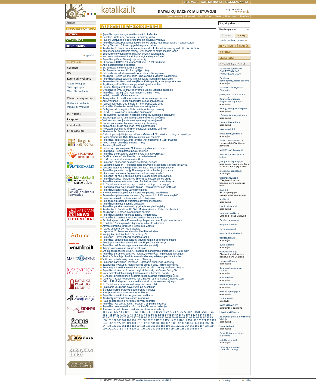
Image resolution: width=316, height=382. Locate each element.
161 (172, 325)
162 (177, 325)
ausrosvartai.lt (227, 244)
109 (148, 320)
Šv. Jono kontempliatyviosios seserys (234, 79)
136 (163, 323)
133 (148, 323)
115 (176, 320)
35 (212, 312)
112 (162, 320)
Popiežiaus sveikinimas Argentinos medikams (127, 295)
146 (211, 323)
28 (188, 312)
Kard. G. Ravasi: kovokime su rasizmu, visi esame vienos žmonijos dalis (143, 278)
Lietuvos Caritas (228, 261)
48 (146, 314)
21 (164, 312)
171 (109, 328)
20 (161, 312)
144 (202, 323)
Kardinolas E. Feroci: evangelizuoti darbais (126, 212)
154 (138, 325)
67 (211, 314)
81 (149, 317)
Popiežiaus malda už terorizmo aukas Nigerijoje (128, 198)
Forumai (190, 16)
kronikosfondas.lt (229, 206)
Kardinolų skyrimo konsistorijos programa (125, 298)
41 (121, 314)
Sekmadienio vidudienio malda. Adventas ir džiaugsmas (133, 53)
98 (208, 317)
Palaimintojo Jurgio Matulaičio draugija (230, 348)
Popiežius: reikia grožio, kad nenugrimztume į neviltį (131, 92)
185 (177, 328)
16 (147, 312)
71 (114, 317)
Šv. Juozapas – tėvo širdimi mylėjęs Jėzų (125, 70)
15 (143, 312)
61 (191, 314)
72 (118, 317)
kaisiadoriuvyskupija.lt (231, 133)
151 (124, 325)
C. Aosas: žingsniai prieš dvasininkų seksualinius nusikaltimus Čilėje (140, 275)
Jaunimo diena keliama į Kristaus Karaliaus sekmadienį (133, 309)
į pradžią (90, 55)
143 (197, 323)
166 (197, 325)
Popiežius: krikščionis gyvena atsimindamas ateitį (130, 245)
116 (181, 320)
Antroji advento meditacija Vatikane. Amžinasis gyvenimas (134, 98)
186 (182, 328)
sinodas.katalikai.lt (229, 213)
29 (192, 312)
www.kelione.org (228, 251)
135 (158, 323)
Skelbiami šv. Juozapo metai (118, 131)
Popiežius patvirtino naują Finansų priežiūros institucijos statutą (137, 170)
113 (167, 320)
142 (192, 323)
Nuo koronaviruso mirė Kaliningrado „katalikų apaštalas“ (133, 56)
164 (187, 325)
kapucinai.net (227, 326)
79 (142, 317)
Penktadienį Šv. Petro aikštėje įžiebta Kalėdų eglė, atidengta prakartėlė (141, 81)
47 (142, 314)
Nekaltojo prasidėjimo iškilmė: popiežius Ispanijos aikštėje (134, 128)
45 (135, 314)
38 (111, 314)
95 (198, 317)
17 (150, 312)
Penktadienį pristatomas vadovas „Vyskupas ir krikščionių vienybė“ (140, 195)
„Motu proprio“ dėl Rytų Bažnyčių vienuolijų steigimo (131, 137)
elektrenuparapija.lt (230, 291)
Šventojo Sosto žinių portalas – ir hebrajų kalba (128, 37)
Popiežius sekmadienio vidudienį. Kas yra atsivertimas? (133, 153)
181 (158, 328)
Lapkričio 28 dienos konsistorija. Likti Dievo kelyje (130, 231)
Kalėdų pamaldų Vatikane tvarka (120, 95)
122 (209, 320)
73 (121, 317)
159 (163, 325)
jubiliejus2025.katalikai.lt (232, 94)
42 (125, 314)
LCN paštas (204, 16)
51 (156, 314)
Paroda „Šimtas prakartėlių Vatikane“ (122, 87)
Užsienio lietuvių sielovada (234, 115)
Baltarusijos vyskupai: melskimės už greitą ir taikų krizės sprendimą (140, 264)
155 (143, 325)
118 (190, 320)
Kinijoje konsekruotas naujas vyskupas (124, 248)
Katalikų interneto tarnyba (148, 380)
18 (154, 312)
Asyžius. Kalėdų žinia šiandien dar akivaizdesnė (129, 156)
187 (187, 328)
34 (209, 312)
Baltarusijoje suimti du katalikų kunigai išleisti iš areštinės (133, 117)
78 (139, 317)
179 (148, 328)
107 (138, 320)
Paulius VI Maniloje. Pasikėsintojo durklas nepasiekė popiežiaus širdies (142, 256)
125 (109, 323)
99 (211, 317)
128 (124, 323)
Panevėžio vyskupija (78, 107)
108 (143, 320)
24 (175, 312)
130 (134, 323)
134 (153, 323)
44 (132, 314)
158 (158, 325)
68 (104, 317)
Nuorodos (230, 16)
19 (157, 312)
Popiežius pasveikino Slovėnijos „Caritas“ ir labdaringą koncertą (138, 262)
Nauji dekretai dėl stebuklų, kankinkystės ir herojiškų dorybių (136, 273)
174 (124, 328)
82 (153, 317)
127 (119, 323)
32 (202, 312)
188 (192, 328)
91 (184, 317)
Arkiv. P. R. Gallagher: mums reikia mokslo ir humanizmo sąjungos (139, 281)
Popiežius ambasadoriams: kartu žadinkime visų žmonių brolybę (138, 181)
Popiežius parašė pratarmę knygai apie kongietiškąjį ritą (133, 206)
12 (133, 312)
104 (124, 320)
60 (187, 314)
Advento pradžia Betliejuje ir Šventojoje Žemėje (128, 225)
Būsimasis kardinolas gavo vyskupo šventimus (128, 287)
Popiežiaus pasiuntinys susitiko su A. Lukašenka (129, 34)
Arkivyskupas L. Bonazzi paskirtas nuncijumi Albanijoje (133, 100)
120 (199, 320)
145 (206, 323)
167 (202, 325)
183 (168, 328)
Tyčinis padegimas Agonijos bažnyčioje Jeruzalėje (130, 123)
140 (182, 323)
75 (128, 317)
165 (192, 325)
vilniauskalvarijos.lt (229, 284)
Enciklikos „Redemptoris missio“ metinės (125, 150)
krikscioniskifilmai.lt (229, 312)
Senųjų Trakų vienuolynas (233, 108)
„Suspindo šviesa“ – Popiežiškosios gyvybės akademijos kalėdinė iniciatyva (144, 164)
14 (140, 312)
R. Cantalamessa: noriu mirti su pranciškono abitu (130, 284)
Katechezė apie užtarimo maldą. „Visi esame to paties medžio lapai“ (140, 51)
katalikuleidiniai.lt (228, 340)
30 (195, 312)
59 (184, 314)
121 (204, 320)
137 (168, 323)
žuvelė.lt (224, 190)
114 (171, 320)
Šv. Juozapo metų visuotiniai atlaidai (122, 67)
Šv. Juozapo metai (229, 220)
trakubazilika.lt (227, 237)
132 (143, 323)
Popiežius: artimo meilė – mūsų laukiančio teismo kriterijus (134, 306)
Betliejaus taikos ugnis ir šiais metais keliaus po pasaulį (133, 109)
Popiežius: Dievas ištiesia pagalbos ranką (125, 237)
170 (104, 328)
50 (153, 314)
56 (173, 314)
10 (126, 312)
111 (158, 320)
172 (114, 328)
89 (177, 317)
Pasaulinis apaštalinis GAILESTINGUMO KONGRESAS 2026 (231, 71)
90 (180, 317)
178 (143, 328)
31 (199, 312)
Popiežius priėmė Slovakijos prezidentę (124, 59)
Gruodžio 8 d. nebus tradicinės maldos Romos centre (132, 217)
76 (132, 317)
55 (170, 314)
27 (185, 312)
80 (146, 317)
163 (182, 325)
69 (107, 317)
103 (119, 320)
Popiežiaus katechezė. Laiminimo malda (124, 189)
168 (206, 325)
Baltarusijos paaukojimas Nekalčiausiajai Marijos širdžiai (133, 148)
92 (187, 317)
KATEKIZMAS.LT (229, 305)
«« (104, 312)
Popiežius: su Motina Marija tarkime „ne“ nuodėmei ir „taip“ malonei (139, 139)
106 (134, 320)
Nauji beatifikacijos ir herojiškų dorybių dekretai (128, 300)
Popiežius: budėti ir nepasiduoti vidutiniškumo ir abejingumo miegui (139, 239)
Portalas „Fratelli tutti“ (114, 145)
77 (135, 317)
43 (128, 314)
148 (109, 325)
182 (163, 328)
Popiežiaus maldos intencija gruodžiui (123, 203)
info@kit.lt (166, 380)
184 (172, 328)
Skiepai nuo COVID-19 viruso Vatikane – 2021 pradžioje (133, 62)
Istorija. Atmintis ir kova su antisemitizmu (125, 292)
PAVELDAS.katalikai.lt (231, 140)
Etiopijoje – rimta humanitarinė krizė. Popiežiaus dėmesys (134, 242)
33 (206, 312)
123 (214, 320)
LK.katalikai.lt (227, 298)
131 (138, 323)
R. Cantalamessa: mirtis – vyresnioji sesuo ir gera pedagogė (136, 184)
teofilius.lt (224, 199)
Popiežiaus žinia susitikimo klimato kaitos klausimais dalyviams (137, 78)
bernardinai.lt (226, 277)
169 (211, 325)
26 (181, 312)
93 (191, 317)
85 (163, 317)
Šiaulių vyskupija (76, 83)
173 (119, 328)
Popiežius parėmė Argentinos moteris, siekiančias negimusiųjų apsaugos (143, 253)
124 (104, 323)
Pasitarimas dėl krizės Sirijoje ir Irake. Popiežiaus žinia (132, 103)
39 (114, 314)
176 (134, 328)
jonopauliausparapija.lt (232, 161)
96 (201, 317)
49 (149, 314)
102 (114, 320)
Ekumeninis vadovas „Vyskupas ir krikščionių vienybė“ (133, 173)
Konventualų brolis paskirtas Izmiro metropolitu (128, 125)
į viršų (247, 380)
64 (201, 314)
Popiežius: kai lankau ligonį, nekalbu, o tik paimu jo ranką (134, 303)
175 (129, 328)
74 (125, 317)
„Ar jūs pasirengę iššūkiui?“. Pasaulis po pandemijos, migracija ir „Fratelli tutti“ (145, 250)
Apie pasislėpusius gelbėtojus (118, 64)
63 (198, 314)
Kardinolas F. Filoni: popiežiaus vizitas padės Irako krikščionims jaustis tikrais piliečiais (150, 48)
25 (178, 312)
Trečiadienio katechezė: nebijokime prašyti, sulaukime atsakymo (138, 114)
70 (111, 317)
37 (107, 314)
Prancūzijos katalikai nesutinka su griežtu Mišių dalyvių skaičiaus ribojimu (143, 267)
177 (138, 328)
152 (129, 325)
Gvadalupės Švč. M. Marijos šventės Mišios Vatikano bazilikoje (137, 89)
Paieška (244, 16)
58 (180, 314)
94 (194, 317)
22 (168, 312)
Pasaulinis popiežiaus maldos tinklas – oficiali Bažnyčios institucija (139, 187)
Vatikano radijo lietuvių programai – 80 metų (126, 259)
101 (109, 320)
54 (166, 314)
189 (197, 328)
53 (163, 314)
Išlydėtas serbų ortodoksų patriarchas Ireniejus (128, 289)
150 (119, 325)
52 (159, 314)
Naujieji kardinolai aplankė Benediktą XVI (125, 234)
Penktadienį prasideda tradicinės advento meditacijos (132, 200)
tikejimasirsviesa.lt (229, 178)
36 (104, 314)
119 (194, 320)
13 (136, 312)
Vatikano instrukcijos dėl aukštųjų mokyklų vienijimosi (132, 120)
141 (187, 323)
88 (173, 317)
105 (129, 320)
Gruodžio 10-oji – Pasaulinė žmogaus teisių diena (130, 106)
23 (171, 312)
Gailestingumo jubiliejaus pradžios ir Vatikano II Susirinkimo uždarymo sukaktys (146, 134)
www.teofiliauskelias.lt (231, 233)
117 (185, 320)
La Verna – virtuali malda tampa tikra (122, 159)
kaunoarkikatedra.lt (230, 122)
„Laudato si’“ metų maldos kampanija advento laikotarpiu (133, 223)
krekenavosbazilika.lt (231, 171)
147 (104, 325)
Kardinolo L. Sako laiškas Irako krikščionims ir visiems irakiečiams (139, 76)
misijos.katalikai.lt (229, 224)
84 (159, 317)
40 (118, 314)
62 (194, 314)
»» (201, 328)
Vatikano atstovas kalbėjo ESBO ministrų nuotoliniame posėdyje (137, 167)
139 (177, 323)
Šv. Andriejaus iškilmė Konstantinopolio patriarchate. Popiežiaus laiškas (142, 220)
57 (177, 314)
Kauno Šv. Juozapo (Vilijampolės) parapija (231, 100)
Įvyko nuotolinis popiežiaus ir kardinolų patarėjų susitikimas (135, 192)
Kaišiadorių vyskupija (78, 103)
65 (205, 314)
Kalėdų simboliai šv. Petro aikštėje (121, 228)
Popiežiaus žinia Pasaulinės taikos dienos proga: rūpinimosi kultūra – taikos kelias (148, 42)
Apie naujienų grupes (233, 40)
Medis (218, 16)
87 (170, 317)
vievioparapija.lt (228, 229)
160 (168, 325)
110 (153, 320)
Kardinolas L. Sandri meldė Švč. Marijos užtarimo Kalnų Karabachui (140, 209)
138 (172, 323)
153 (134, 325)
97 (205, 317)
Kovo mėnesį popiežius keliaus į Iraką (123, 142)
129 (129, 323)
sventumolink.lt (227, 129)
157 (153, 325)
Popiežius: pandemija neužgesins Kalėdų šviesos (130, 162)
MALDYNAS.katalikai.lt (232, 150)
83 (156, 317)
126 (114, 323)
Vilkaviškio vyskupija (78, 91)
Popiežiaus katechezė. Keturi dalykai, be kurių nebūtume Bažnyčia (139, 270)
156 (148, 325)
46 (139, 314)
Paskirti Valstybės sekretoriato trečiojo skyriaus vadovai (133, 39)
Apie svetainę (174, 16)
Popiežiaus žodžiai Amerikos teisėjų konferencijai (129, 214)
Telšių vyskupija (75, 87)
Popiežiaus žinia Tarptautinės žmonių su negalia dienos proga (136, 178)
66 (208, 314)
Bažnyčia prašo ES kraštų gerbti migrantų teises (129, 45)
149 (114, 325)
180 (153, 328)
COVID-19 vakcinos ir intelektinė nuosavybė (127, 112)
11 (129, 312)
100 (104, 320)
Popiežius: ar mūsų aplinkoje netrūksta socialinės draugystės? (137, 175)
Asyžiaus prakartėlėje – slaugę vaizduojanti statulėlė (131, 84)
